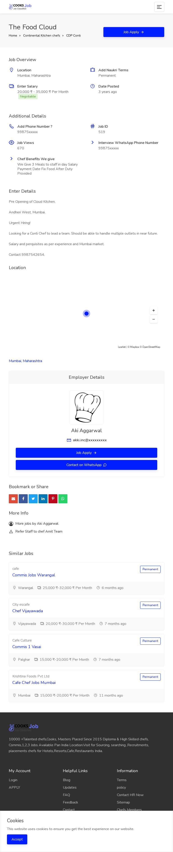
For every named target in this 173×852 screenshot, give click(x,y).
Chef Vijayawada (27, 611)
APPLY (14, 787)
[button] (153, 310)
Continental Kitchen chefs (41, 35)
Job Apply (131, 32)
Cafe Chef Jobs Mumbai (34, 682)
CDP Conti (73, 35)
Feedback (70, 802)
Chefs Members (129, 809)
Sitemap (123, 802)
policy (121, 787)
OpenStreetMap (151, 347)
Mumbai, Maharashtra (25, 360)
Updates (70, 787)
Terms (122, 780)
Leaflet (122, 347)
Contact (69, 809)
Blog (66, 780)
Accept (17, 839)
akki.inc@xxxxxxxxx (90, 440)
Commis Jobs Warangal (33, 575)
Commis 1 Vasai (26, 646)
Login (13, 780)
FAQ (66, 794)
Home (13, 35)
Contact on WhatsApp (84, 464)
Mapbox (134, 347)
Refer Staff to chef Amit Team (38, 531)
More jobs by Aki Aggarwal (36, 523)
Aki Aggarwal (86, 430)
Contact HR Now (130, 794)
